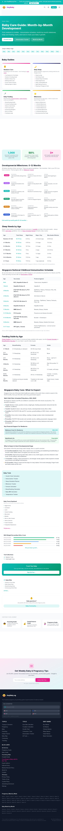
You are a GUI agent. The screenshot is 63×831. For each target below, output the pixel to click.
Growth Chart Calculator (12, 476)
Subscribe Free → (42, 680)
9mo (47, 51)
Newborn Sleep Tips (10, 78)
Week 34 (43, 800)
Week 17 (18, 798)
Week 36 (53, 800)
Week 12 (52, 796)
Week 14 (4, 798)
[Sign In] (48, 7)
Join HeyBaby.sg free (10, 1)
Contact (4, 772)
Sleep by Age (39, 75)
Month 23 (4, 813)
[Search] (44, 7)
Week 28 (14, 800)
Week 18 (23, 798)
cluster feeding (23, 98)
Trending (4, 740)
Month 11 (55, 809)
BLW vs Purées (8, 111)
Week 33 (38, 800)
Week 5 (21, 796)
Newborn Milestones (41, 102)
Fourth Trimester (9, 522)
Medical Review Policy (8, 767)
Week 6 (25, 796)
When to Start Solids (10, 106)
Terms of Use (5, 779)
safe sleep (8, 231)
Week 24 (52, 798)
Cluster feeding (6, 339)
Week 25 (57, 798)
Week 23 (47, 798)
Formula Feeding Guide (10, 104)
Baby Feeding (8, 97)
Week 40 (14, 802)
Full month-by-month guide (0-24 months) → (15, 220)
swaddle (35, 229)
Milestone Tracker (29, 170)
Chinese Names (47, 729)
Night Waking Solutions (41, 84)
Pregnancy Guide (6, 750)
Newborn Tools (9, 557)
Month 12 (4, 811)
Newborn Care (8, 69)
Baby (3, 729)
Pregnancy (5, 726)
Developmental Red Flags (42, 113)
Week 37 (58, 800)
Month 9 (45, 809)
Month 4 (22, 809)
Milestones (37, 97)
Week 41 (19, 802)
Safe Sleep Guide (40, 77)
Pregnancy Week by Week (9, 793)
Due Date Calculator (28, 724)
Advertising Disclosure (8, 783)
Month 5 (27, 809)
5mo (28, 51)
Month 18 (34, 811)
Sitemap (4, 786)
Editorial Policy (6, 765)
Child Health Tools (10, 559)
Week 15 (9, 798)
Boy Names (46, 724)
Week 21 (37, 798)
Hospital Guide (6, 757)
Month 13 (9, 811)
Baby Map (4, 736)
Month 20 (44, 811)
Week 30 (24, 800)
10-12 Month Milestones (41, 109)
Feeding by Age (9, 113)
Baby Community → (31, 606)
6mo (33, 51)
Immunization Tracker (22, 39)
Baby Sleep (37, 69)
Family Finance (6, 733)
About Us (4, 770)
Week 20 (32, 798)
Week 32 (33, 800)
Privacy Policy (6, 777)
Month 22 (54, 811)
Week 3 (12, 796)
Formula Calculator (52, 339)
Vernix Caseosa (8, 520)
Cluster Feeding (8, 512)
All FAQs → (6, 590)
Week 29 (19, 800)
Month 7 (36, 809)
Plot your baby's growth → (31, 547)
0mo (4, 51)
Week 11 (47, 796)
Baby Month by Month (8, 806)
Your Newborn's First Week (11, 75)
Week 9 (38, 796)
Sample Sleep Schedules (42, 78)
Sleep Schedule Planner (29, 231)
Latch (6, 509)
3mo (18, 51)
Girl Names (46, 726)
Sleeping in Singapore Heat (42, 86)
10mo (52, 51)
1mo (9, 51)
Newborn (4, 809)
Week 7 (29, 796)
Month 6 (32, 809)
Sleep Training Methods (41, 82)
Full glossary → (7, 528)
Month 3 (18, 809)
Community (5, 738)
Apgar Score (8, 505)
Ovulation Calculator (28, 726)
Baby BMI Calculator (11, 491)
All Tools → (26, 736)
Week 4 (16, 796)
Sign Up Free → (34, 3)
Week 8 (34, 796)
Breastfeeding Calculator (8, 341)
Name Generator (47, 736)
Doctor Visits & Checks (10, 82)
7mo (38, 51)
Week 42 (24, 802)
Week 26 (4, 800)
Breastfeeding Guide (10, 102)
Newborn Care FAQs (10, 582)
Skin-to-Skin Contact (10, 518)
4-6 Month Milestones (41, 106)
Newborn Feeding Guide (11, 77)
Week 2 (8, 796)
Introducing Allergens (10, 109)
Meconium (7, 514)
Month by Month (37, 39)
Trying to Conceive (7, 724)
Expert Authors (6, 763)
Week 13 (57, 796)
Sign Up (54, 7)
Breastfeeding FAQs (10, 586)
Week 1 (3, 796)
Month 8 (41, 809)
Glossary (4, 774)
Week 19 (28, 798)
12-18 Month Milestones (41, 111)
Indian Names (46, 733)
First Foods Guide (9, 107)
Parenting (4, 731)
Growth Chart (8, 39)
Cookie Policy (6, 781)
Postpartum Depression (10, 524)
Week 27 (9, 800)
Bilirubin (6, 516)
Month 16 (24, 811)
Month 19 (39, 811)
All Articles (5, 747)
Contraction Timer (27, 731)
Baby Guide (5, 752)
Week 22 (42, 798)
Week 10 (43, 796)
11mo (57, 51)
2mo (13, 51)
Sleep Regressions (40, 80)
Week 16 (13, 798)
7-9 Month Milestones (41, 107)
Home (3, 21)
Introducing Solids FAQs (11, 588)
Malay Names (46, 731)
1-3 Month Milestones (41, 104)
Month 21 (49, 811)
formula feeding (15, 98)
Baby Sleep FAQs (9, 584)
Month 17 (29, 811)
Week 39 (9, 802)
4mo (23, 51)
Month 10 (50, 809)
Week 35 (48, 800)
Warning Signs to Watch (10, 84)
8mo (42, 51)
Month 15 (19, 811)
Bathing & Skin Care (10, 80)
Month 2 (13, 809)
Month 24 (9, 813)
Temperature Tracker (12, 494)
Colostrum (7, 507)
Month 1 (9, 809)
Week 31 (29, 800)
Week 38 (4, 802)
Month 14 (14, 811)
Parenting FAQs (6, 754)
